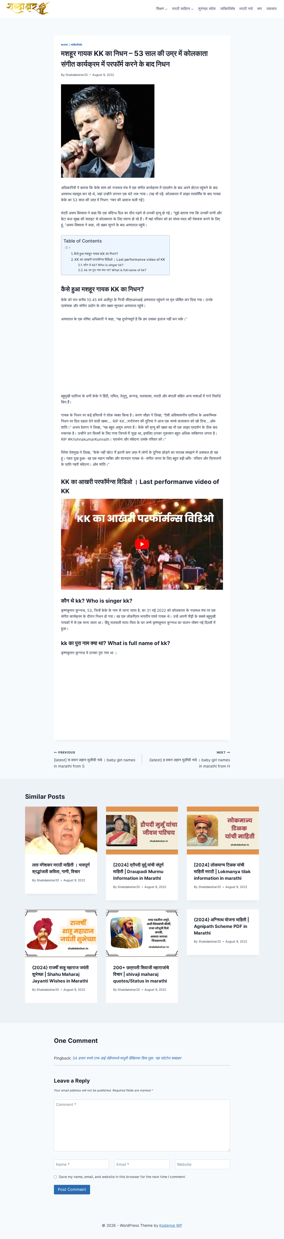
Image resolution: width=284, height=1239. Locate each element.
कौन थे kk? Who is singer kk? (103, 265)
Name (63, 1164)
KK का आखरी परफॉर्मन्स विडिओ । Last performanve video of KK (120, 259)
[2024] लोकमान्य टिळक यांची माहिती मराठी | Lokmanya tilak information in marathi (222, 871)
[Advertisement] (142, 360)
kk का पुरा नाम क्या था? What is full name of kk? (115, 270)
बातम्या (64, 44)
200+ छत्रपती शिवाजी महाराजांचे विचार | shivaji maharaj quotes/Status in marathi (141, 974)
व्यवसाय (271, 8)
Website (184, 1164)
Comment (66, 1104)
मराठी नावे (246, 8)
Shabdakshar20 (76, 75)
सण (259, 8)
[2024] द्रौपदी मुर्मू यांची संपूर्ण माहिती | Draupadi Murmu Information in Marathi (138, 871)
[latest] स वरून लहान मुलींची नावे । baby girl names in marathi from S (94, 759)
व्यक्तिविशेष (227, 8)
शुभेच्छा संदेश (207, 8)
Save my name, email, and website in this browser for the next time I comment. (122, 1177)
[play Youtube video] (142, 544)
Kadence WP (170, 1225)
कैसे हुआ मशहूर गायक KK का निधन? (96, 254)
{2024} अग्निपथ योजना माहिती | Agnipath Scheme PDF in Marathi (221, 926)
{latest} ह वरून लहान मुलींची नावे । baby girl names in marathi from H (189, 759)
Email (122, 1164)
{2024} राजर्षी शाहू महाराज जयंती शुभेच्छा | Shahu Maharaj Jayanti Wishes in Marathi (60, 974)
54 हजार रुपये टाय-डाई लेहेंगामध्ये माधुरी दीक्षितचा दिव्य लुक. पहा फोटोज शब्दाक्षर (127, 1058)
